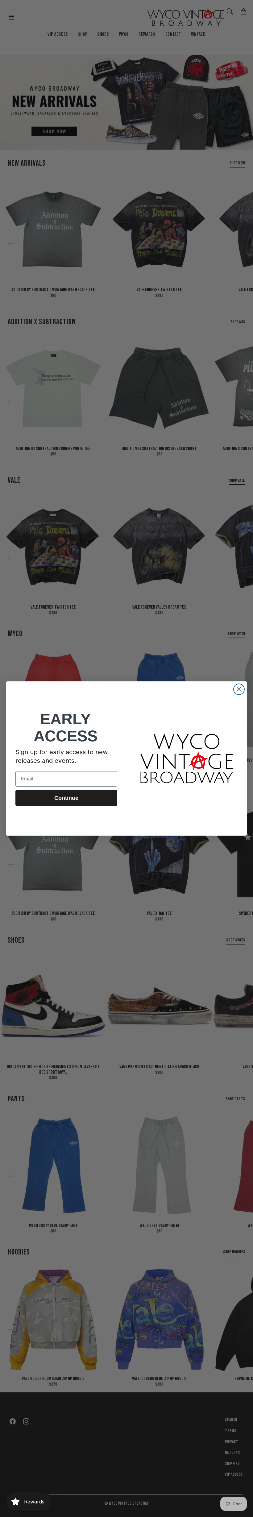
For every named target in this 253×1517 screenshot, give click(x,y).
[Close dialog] (239, 689)
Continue (66, 798)
